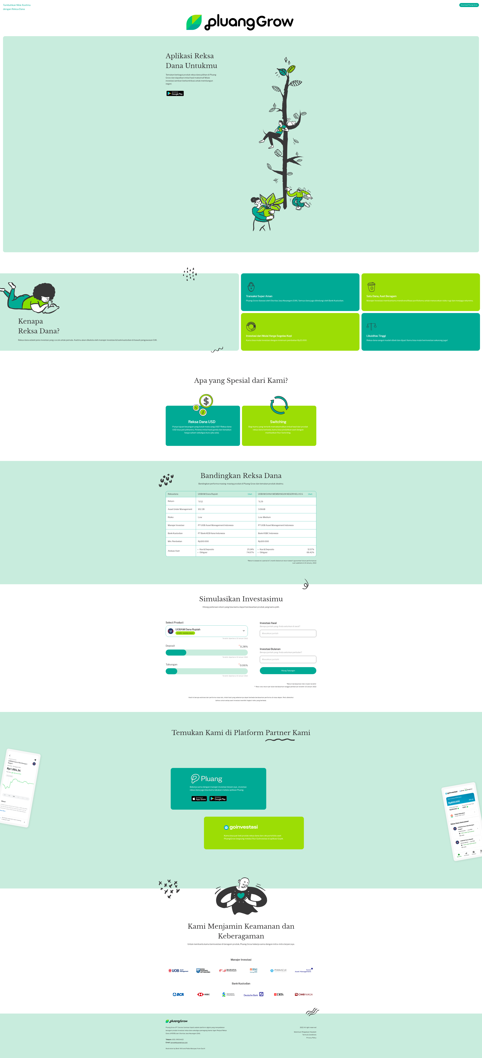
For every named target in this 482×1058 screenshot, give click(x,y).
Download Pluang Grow (469, 5)
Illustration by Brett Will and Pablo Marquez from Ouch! (185, 1048)
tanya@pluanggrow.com (179, 1042)
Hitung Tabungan (288, 671)
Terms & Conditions (309, 1035)
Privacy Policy (311, 1038)
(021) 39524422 (178, 1039)
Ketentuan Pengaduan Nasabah (305, 1032)
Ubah (250, 494)
